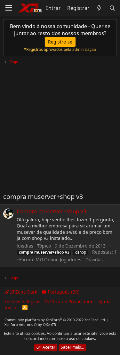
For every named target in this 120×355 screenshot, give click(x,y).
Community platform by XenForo (55, 319)
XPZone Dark (23, 292)
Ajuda (104, 301)
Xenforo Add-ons (30, 324)
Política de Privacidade (69, 301)
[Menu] (8, 8)
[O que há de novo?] (99, 8)
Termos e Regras (22, 301)
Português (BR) (62, 292)
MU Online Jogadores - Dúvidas (69, 259)
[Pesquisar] (112, 8)
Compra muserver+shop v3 (51, 211)
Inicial (11, 307)
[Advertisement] (60, 126)
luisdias (25, 246)
